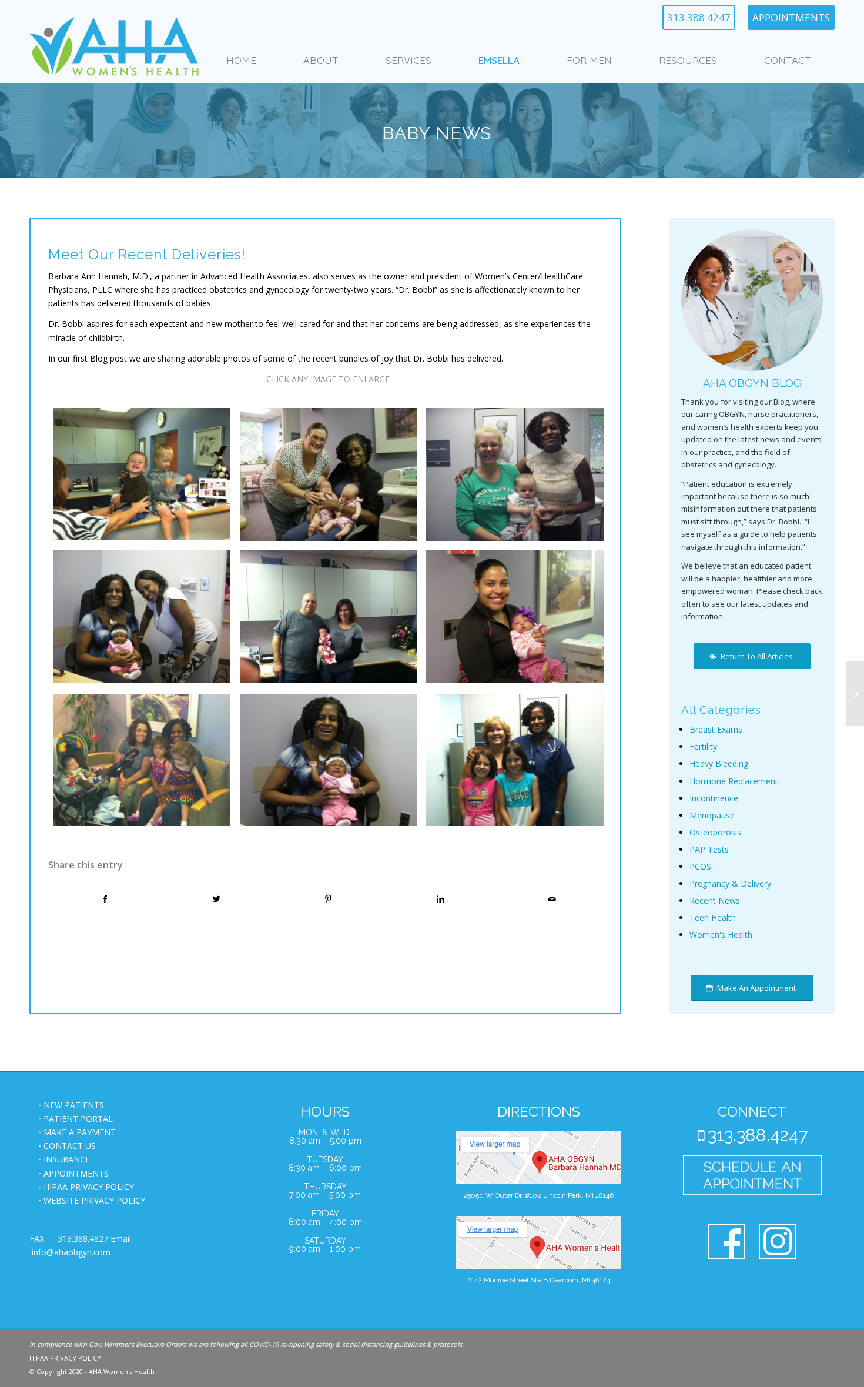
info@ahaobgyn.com (71, 1252)
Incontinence (713, 798)
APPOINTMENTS (791, 17)
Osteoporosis (715, 832)
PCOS (700, 866)
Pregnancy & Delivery (730, 883)
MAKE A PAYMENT (79, 1132)
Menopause (712, 815)
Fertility (703, 746)
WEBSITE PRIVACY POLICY (94, 1200)
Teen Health (712, 917)
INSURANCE (66, 1159)
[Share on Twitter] (216, 899)
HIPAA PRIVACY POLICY (88, 1186)
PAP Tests (709, 849)
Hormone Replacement (733, 781)
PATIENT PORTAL (78, 1118)
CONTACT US (69, 1145)
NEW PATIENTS (73, 1105)
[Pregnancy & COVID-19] (855, 693)
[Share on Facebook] (104, 899)
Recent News (714, 900)
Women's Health (720, 934)
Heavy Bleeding (718, 763)
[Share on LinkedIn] (440, 899)
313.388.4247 (699, 17)
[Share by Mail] (552, 899)
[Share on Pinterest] (328, 899)
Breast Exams (715, 729)
